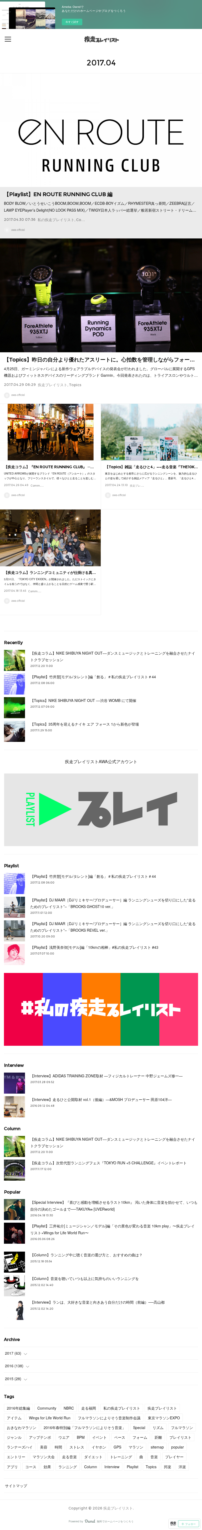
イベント (99, 1437)
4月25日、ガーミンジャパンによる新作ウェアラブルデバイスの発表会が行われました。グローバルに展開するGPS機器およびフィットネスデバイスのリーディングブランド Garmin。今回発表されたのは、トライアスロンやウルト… (101, 372)
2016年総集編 (18, 1408)
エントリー (16, 1456)
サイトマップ (16, 1485)
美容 (43, 1447)
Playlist (132, 1466)
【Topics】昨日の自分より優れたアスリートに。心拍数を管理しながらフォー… (99, 359)
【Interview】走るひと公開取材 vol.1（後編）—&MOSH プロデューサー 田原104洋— (101, 1099)
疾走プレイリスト (52, 384)
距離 (158, 1437)
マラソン (136, 1447)
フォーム (140, 1437)
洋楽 (182, 1466)
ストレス (76, 1447)
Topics (75, 384)
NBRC (69, 1408)
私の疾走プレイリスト (56, 219)
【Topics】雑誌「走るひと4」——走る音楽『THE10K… (151, 467)
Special (139, 1427)
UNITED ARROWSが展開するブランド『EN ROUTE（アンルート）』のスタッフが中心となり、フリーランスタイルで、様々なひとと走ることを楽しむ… (50, 476)
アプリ (12, 1466)
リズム (158, 1427)
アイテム (14, 1417)
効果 (47, 1466)
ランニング (67, 1466)
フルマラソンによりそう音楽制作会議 (109, 1417)
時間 (58, 1447)
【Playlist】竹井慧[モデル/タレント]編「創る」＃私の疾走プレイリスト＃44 (93, 676)
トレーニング (121, 1456)
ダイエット (93, 1456)
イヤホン (99, 1447)
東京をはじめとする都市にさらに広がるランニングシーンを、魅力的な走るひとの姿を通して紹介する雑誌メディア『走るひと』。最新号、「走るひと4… (151, 476)
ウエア (63, 1437)
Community (87, 219)
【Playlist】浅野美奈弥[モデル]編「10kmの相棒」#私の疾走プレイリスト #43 (94, 947)
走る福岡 (88, 1408)
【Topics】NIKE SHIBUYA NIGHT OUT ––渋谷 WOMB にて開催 (83, 700)
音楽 (154, 1456)
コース (30, 1466)
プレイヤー (174, 1456)
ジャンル (14, 1437)
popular (177, 1447)
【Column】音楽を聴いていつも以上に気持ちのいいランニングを (84, 1278)
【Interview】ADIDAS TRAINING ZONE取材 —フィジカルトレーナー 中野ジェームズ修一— (106, 1075)
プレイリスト (180, 1437)
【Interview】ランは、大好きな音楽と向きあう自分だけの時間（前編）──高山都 (97, 1302)
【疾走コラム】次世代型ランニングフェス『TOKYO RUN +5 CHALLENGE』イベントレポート (108, 1162)
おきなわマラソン (21, 1427)
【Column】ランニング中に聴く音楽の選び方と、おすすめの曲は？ (86, 1254)
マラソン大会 (44, 1456)
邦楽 (167, 1466)
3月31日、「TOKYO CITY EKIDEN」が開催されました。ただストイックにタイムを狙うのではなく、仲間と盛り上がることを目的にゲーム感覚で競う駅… (50, 581)
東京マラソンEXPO (164, 1417)
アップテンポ (40, 1437)
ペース (119, 1437)
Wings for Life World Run (49, 1417)
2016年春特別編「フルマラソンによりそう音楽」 (85, 1427)
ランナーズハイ (20, 1447)
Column (90, 1466)
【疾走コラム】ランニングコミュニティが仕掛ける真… (50, 572)
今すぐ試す (72, 22)
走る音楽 (69, 1456)
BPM (81, 1437)
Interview (111, 1466)
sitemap (157, 1447)
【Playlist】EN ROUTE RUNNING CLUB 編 (58, 194)
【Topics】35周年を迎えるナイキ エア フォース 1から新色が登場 (84, 724)
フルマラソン (182, 1427)
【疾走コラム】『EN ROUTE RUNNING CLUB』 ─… (49, 467)
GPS (117, 1447)
